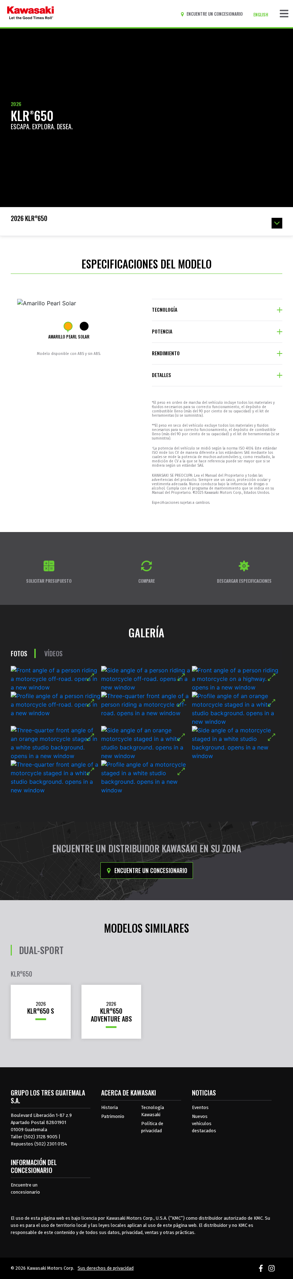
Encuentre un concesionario (150, 870)
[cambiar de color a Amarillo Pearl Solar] (68, 326)
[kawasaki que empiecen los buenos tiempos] (30, 13)
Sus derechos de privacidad (106, 1268)
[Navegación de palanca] (284, 13)
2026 (16, 103)
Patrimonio (112, 1116)
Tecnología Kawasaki (152, 1111)
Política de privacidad (152, 1127)
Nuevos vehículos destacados (204, 1123)
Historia (109, 1107)
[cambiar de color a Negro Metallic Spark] (84, 326)
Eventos (200, 1107)
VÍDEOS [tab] (53, 653)
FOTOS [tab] (19, 653)
